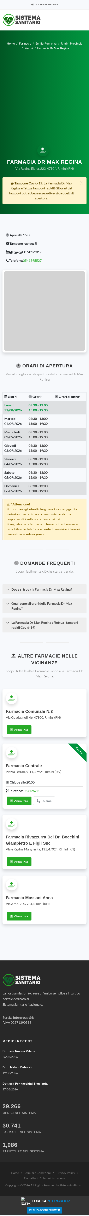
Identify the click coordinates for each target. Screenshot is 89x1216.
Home (15, 1173)
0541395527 (32, 260)
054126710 (32, 791)
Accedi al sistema (46, 4)
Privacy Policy (66, 1173)
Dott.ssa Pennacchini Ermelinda (25, 1083)
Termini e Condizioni (37, 1173)
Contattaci (31, 1178)
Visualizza (20, 730)
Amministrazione (54, 1178)
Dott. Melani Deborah (17, 1067)
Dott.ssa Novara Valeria (18, 1051)
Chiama (46, 801)
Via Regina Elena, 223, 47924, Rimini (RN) (44, 168)
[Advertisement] (44, 96)
